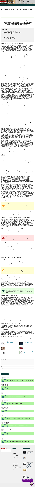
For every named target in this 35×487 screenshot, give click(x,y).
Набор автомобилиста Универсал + (9, 37)
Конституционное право (17, 467)
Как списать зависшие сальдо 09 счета (28, 352)
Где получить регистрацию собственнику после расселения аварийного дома (28, 465)
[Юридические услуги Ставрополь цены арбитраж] (24, 476)
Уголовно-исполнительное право (17, 458)
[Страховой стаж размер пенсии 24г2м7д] (21, 348)
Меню (4, 5)
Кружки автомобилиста (7, 39)
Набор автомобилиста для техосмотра (10, 31)
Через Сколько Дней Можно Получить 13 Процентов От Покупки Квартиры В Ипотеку (11, 343)
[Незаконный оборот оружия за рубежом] (21, 345)
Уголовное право (15, 455)
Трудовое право (15, 463)
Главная (1, 5)
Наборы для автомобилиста (8, 36)
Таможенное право (16, 451)
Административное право (14, 341)
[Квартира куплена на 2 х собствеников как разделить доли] (24, 458)
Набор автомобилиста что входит (9, 38)
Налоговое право (15, 453)
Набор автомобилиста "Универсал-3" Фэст (10, 33)
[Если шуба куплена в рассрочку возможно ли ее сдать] (24, 452)
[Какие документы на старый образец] (3, 349)
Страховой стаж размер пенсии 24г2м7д (28, 347)
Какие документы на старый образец (9, 347)
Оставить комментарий (5, 373)
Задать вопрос (8, 5)
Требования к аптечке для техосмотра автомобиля (12, 32)
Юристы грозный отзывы (9, 351)
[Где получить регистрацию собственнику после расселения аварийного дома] (24, 463)
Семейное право (15, 465)
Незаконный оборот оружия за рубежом (28, 342)
